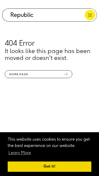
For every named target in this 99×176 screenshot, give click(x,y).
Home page (18, 74)
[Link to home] (22, 15)
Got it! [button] (49, 166)
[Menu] (90, 15)
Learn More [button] (19, 153)
